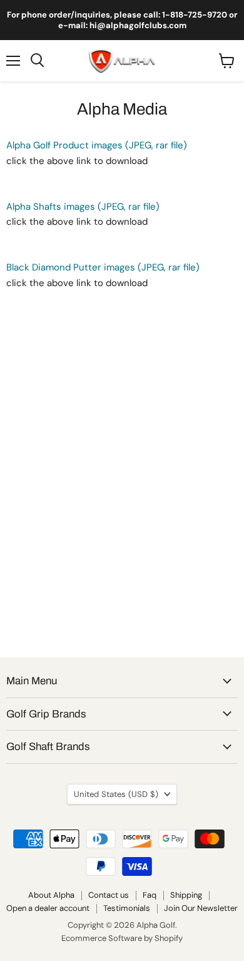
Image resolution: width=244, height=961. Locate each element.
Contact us (108, 895)
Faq (149, 895)
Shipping (186, 895)
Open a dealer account (47, 908)
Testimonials (126, 908)
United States (116, 794)
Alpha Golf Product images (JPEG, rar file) (96, 145)
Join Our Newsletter (201, 908)
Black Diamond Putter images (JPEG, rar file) (103, 267)
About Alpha (51, 895)
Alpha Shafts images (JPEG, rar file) (83, 206)
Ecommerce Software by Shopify (122, 938)
